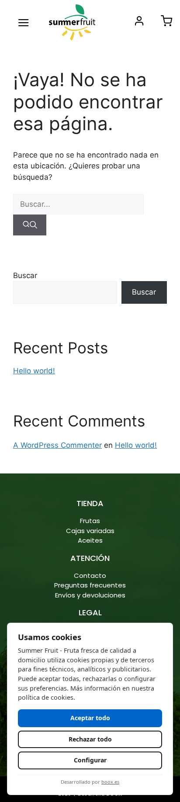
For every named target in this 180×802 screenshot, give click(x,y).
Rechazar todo (90, 739)
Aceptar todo (90, 718)
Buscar (25, 275)
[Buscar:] (78, 204)
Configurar (90, 760)
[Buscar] (29, 225)
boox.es (110, 782)
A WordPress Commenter (57, 445)
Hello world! (34, 370)
